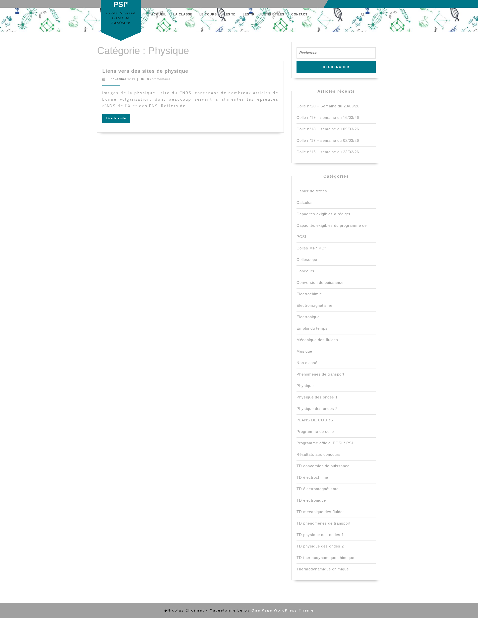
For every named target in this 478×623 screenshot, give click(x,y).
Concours (305, 271)
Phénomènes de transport (320, 374)
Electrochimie (309, 294)
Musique (304, 351)
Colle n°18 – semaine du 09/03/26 (328, 129)
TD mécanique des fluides (321, 512)
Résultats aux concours (319, 454)
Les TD (230, 14)
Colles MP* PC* (311, 248)
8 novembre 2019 (121, 79)
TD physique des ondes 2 (320, 546)
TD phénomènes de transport (324, 523)
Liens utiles (272, 14)
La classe (182, 14)
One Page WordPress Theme (282, 610)
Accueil (158, 14)
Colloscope (307, 259)
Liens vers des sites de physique (145, 71)
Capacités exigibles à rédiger (324, 214)
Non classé (307, 363)
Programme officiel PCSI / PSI (325, 443)
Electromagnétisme (314, 305)
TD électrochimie (312, 477)
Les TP (248, 14)
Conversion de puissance (320, 282)
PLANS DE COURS (315, 420)
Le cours (208, 14)
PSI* (120, 4)
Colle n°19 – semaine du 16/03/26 (328, 117)
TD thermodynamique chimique (325, 557)
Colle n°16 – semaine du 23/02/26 (328, 152)
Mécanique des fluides (317, 340)
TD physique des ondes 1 (320, 535)
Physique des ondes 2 (317, 408)
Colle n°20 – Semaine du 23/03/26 (328, 106)
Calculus (305, 202)
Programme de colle (315, 431)
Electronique (308, 317)
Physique (305, 386)
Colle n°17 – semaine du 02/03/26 (328, 140)
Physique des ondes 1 (317, 397)
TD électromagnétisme (318, 489)
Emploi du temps (312, 328)
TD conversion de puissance (323, 466)
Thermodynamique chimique (323, 569)
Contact (299, 14)
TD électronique (311, 500)
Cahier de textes (312, 191)
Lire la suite (118, 119)
